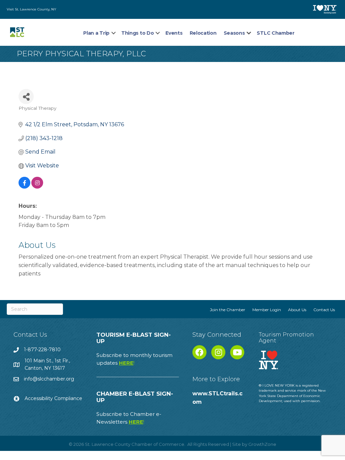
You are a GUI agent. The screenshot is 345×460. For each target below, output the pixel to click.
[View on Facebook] (24, 187)
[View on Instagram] (37, 187)
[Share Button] (26, 96)
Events (173, 33)
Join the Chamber (227, 309)
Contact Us (324, 309)
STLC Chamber (275, 33)
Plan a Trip (96, 33)
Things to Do (137, 33)
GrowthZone (262, 444)
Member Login (266, 309)
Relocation (203, 33)
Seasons (234, 33)
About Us (297, 309)
